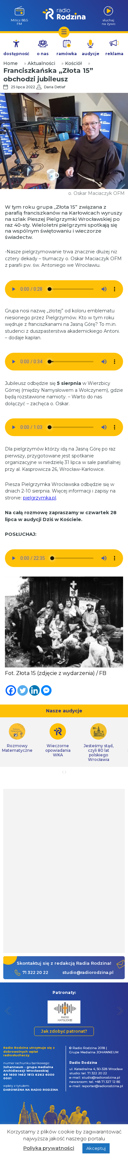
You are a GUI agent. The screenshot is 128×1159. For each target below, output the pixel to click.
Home (10, 63)
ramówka (66, 53)
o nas (43, 53)
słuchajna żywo (108, 22)
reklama (114, 53)
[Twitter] (22, 690)
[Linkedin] (34, 690)
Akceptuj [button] (96, 1148)
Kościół (73, 63)
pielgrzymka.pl (39, 498)
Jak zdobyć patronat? (64, 1031)
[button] (8, 1010)
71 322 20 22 (35, 972)
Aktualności (41, 63)
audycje (90, 53)
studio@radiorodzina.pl (88, 972)
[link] (57, 740)
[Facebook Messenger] (46, 690)
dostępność (16, 53)
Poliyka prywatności (48, 1148)
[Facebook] (11, 690)
